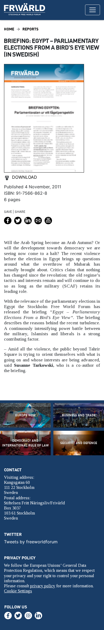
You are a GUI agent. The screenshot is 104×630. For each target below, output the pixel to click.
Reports (30, 29)
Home (9, 29)
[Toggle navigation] (92, 10)
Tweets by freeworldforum (31, 541)
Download (24, 177)
